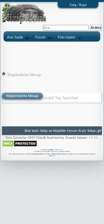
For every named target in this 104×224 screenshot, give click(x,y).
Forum (40, 37)
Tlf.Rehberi (88, 46)
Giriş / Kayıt (78, 5)
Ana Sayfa (15, 37)
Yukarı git (94, 131)
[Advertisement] (52, 56)
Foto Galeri (66, 37)
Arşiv (82, 131)
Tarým (69, 46)
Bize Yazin (32, 131)
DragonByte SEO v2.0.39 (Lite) (41, 154)
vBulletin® (52, 149)
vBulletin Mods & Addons (58, 154)
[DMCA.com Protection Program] (19, 146)
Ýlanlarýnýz (50, 46)
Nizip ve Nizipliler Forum (58, 131)
